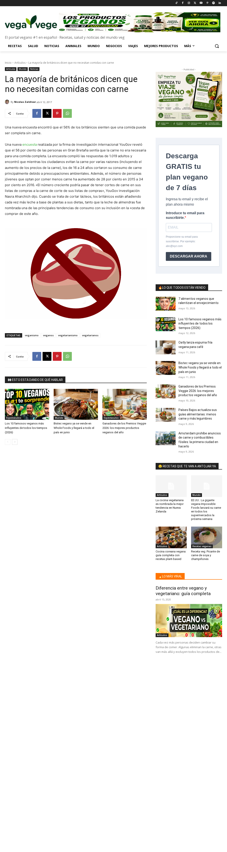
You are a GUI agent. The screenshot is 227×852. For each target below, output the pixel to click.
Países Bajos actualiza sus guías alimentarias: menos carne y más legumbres (197, 414)
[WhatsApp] (67, 113)
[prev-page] (7, 442)
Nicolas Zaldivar (25, 101)
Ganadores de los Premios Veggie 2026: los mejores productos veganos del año (124, 428)
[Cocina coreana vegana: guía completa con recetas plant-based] (171, 537)
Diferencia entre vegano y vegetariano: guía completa (183, 590)
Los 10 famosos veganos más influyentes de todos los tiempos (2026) (26, 428)
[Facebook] (182, 3)
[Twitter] (195, 3)
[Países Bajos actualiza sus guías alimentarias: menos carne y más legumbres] (166, 415)
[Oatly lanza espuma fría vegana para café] (166, 347)
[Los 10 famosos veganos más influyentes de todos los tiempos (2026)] (27, 404)
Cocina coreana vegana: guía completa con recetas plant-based (171, 555)
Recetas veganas (201, 546)
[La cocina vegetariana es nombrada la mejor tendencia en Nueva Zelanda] (171, 486)
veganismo (32, 335)
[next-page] (15, 442)
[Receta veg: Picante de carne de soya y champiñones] (206, 537)
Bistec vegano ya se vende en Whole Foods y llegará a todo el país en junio (74, 428)
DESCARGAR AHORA (188, 256)
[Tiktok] (176, 3)
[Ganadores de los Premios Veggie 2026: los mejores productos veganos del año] (124, 404)
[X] (47, 113)
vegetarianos (90, 335)
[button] (216, 46)
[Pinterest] (207, 3)
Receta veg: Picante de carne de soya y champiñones (205, 555)
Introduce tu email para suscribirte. (185, 215)
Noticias (34, 69)
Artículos (19, 63)
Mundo (22, 69)
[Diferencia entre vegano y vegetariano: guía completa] (189, 620)
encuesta (29, 144)
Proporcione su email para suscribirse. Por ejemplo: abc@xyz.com (182, 241)
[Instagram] (188, 3)
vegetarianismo (68, 335)
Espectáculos (13, 417)
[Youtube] (201, 3)
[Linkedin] (219, 3)
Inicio (8, 63)
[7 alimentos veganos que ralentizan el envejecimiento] (166, 304)
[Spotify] (213, 3)
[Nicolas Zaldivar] (8, 102)
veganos (48, 335)
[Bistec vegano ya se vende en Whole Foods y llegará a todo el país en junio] (76, 404)
